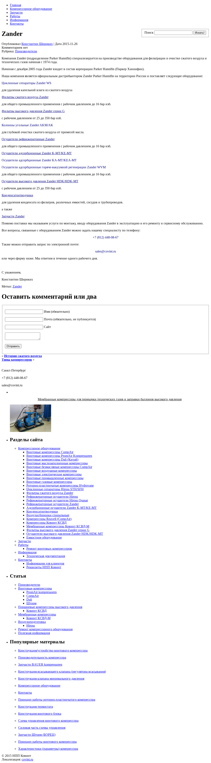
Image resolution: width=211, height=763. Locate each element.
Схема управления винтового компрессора (48, 720)
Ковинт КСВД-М (38, 618)
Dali (29, 599)
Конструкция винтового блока (39, 713)
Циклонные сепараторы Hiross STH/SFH (55, 489)
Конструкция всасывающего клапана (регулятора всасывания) (62, 671)
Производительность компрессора (42, 657)
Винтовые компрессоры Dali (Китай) (52, 459)
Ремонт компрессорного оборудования (45, 629)
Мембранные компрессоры (37, 614)
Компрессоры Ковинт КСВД (46, 522)
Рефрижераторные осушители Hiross (52, 496)
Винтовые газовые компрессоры (49, 482)
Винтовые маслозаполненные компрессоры (57, 463)
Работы (15, 16)
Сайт (47, 327)
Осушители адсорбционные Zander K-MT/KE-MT (37, 153)
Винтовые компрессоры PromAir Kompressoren (59, 456)
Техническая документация (45, 556)
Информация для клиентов (45, 563)
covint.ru (27, 759)
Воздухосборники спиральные (47, 515)
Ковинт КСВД (36, 610)
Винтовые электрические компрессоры (54, 474)
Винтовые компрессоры (35, 588)
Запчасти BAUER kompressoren (40, 664)
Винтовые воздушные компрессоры (51, 470)
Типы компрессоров (17, 359)
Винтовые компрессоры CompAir (49, 452)
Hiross (30, 625)
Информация (19, 20)
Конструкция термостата (35, 706)
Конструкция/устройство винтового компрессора (53, 650)
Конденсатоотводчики (17, 195)
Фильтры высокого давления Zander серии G (33, 111)
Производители (26, 51)
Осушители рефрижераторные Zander (28, 139)
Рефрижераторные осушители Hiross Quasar (57, 500)
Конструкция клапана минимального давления (51, 678)
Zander (17, 286)
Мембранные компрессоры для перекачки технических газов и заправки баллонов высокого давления (110, 399)
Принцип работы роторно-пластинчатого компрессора (56, 699)
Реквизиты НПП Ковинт (43, 567)
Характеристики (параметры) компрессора (48, 748)
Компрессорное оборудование (31, 9)
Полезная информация (34, 633)
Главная (15, 5)
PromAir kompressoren (41, 592)
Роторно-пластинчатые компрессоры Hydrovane (60, 485)
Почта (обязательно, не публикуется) (70, 319)
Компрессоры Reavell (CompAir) (49, 519)
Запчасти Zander (13, 216)
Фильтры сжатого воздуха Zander (25, 97)
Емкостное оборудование (44, 537)
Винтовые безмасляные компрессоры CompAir (59, 467)
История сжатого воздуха (23, 356)
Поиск (149, 32)
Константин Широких (37, 44)
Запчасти (16, 12)
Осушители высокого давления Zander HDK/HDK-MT (40, 181)
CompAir (32, 596)
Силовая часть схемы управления (41, 727)
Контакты (17, 23)
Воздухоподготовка (32, 622)
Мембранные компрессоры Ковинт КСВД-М (57, 526)
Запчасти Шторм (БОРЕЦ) (36, 734)
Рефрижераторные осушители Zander (52, 504)
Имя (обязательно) (57, 311)
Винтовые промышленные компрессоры (54, 478)
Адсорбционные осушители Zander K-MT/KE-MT (61, 507)
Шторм (31, 603)
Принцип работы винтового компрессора (47, 741)
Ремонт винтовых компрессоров (49, 548)
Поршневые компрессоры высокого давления (50, 607)
